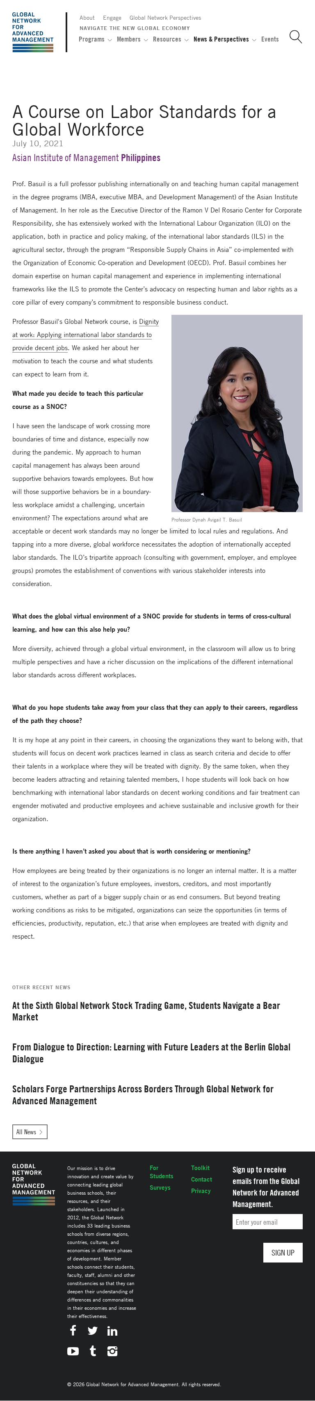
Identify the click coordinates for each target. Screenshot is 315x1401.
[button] (293, 37)
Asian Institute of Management (65, 158)
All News (26, 1132)
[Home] (32, 32)
